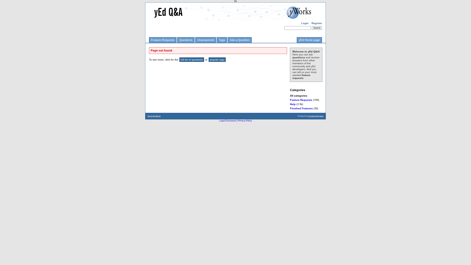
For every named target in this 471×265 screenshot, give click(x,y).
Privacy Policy (245, 120)
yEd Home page (309, 40)
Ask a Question (240, 40)
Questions (185, 40)
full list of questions (192, 59)
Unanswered (205, 40)
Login (305, 23)
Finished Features (301, 108)
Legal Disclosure (227, 120)
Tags (222, 40)
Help (293, 104)
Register (316, 23)
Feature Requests (162, 40)
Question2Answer (315, 116)
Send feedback (154, 116)
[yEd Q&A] (232, 18)
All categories (298, 95)
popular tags (217, 59)
